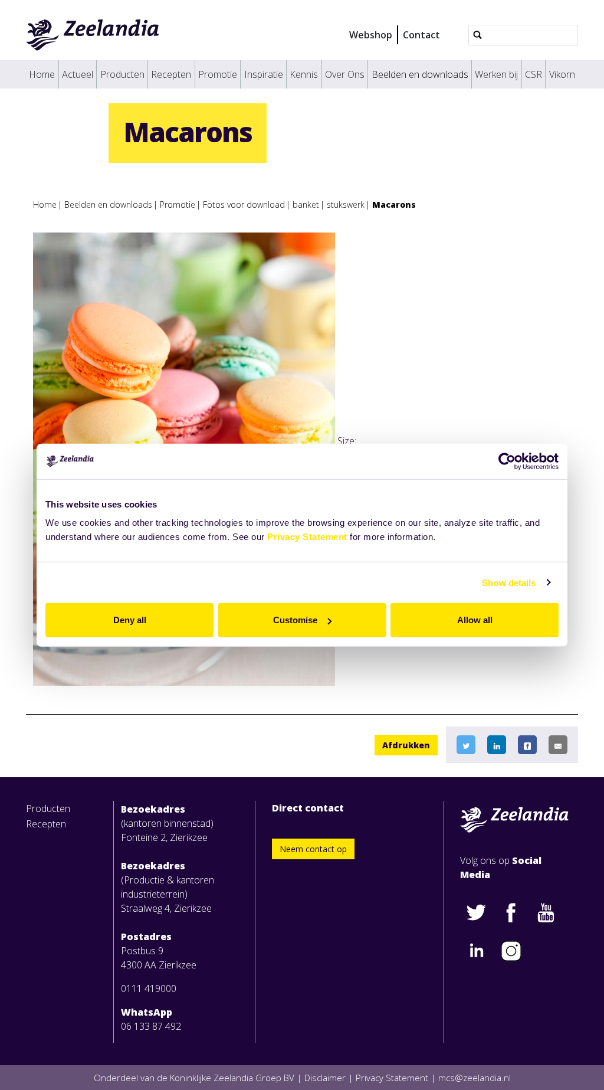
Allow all (475, 620)
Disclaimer (325, 1078)
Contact (421, 34)
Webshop (370, 34)
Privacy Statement (307, 537)
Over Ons (345, 74)
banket (306, 204)
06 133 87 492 (151, 1026)
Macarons (394, 204)
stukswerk (346, 204)
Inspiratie (263, 74)
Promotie (217, 74)
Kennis (304, 74)
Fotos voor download (244, 204)
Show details (509, 582)
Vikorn (562, 74)
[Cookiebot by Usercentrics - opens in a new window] (507, 461)
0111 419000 (148, 988)
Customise (295, 620)
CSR (533, 74)
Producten (122, 74)
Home (42, 74)
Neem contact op (313, 849)
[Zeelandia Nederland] (93, 35)
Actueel (77, 74)
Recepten (171, 74)
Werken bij (496, 74)
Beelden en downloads (420, 74)
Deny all (129, 620)
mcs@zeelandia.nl (474, 1078)
